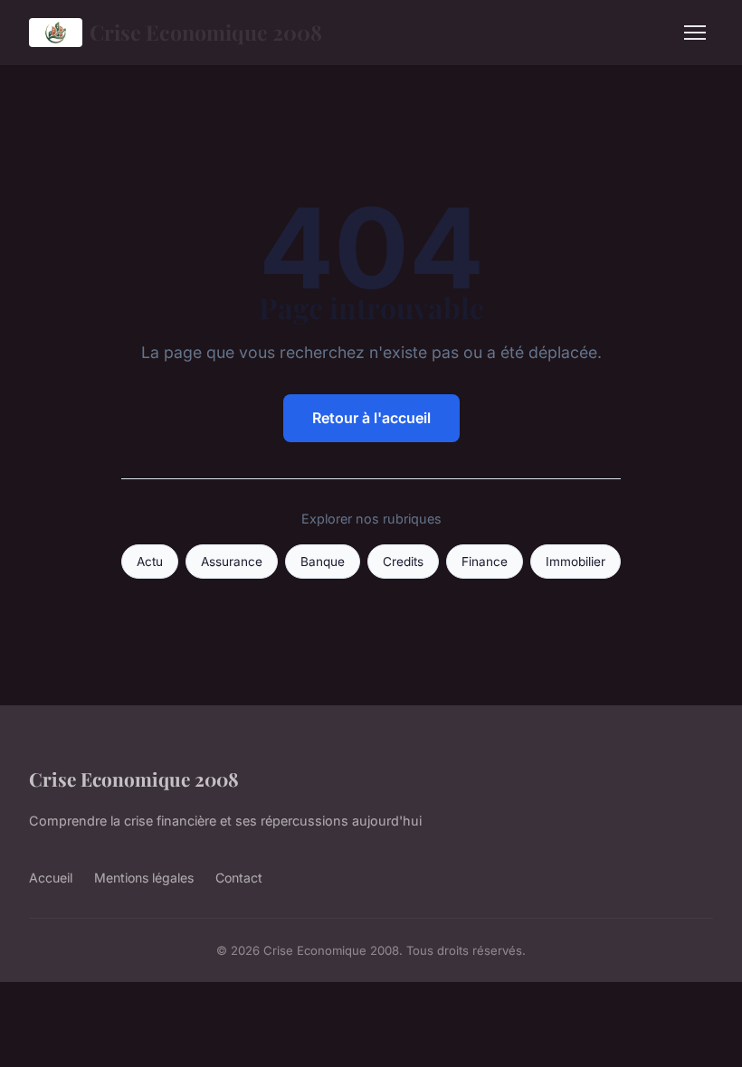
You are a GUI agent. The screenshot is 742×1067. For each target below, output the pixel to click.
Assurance (231, 561)
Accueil (50, 877)
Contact (238, 877)
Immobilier (575, 561)
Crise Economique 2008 (206, 32)
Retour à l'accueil (371, 418)
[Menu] (695, 32)
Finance (484, 561)
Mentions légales (144, 877)
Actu (150, 561)
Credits (403, 561)
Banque (322, 561)
